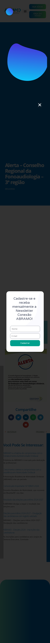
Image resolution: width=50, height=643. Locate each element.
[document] (25, 321)
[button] (40, 105)
